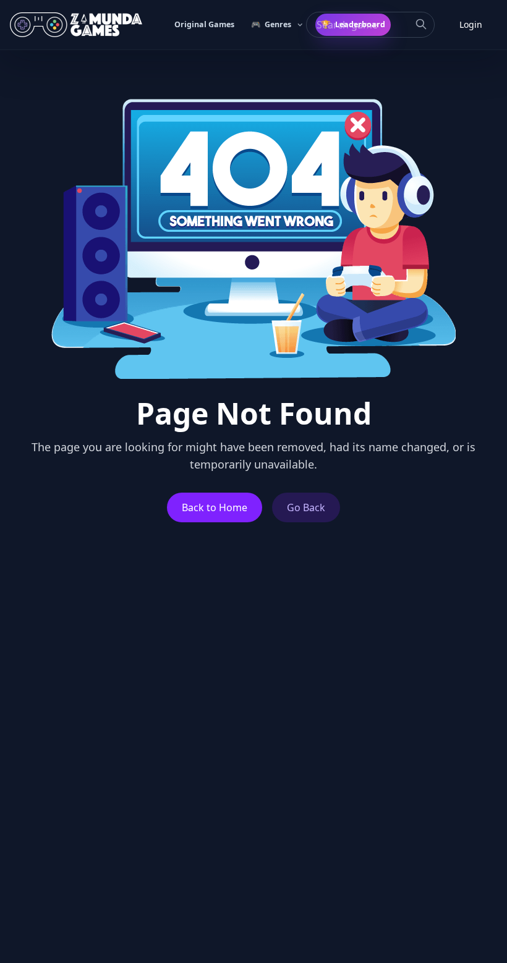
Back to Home (214, 507)
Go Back (306, 507)
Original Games (204, 24)
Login (470, 24)
